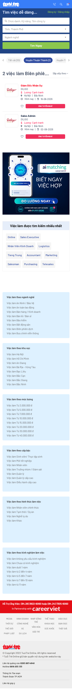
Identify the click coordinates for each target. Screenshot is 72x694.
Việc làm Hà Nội (15, 354)
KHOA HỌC (49, 623)
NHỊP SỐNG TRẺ (36, 620)
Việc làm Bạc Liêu (16, 371)
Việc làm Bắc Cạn (16, 375)
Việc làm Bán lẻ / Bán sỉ (19, 316)
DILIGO (24, 89)
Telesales (48, 264)
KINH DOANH (23, 618)
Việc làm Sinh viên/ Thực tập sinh (24, 456)
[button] (61, 3)
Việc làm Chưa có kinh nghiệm (23, 563)
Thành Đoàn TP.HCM (12, 676)
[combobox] (36, 21)
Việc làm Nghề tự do (17, 516)
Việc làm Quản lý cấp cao (20, 477)
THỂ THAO (49, 618)
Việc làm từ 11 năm (16, 584)
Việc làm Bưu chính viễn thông (23, 333)
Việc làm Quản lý (15, 473)
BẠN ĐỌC (62, 623)
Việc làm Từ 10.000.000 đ (20, 418)
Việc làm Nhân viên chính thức (23, 507)
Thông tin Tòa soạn (11, 673)
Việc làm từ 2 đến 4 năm (19, 571)
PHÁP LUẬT (9, 633)
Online (11, 237)
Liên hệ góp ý (9, 683)
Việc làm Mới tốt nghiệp (19, 460)
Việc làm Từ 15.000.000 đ (20, 422)
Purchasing (30, 264)
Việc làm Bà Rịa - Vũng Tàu (21, 367)
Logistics (44, 246)
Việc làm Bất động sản (18, 324)
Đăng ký (52, 11)
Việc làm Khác (14, 520)
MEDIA (9, 618)
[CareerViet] (46, 609)
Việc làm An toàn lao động (20, 307)
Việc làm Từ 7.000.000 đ (19, 413)
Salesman (13, 264)
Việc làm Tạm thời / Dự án (20, 511)
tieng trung (15, 255)
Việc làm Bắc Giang (17, 380)
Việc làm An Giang (16, 362)
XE (22, 628)
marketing (51, 255)
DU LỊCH (22, 633)
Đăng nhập (63, 11)
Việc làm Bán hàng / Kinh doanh (24, 311)
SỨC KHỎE (49, 628)
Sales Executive (29, 237)
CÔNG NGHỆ (22, 623)
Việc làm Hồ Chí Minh (18, 358)
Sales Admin (28, 115)
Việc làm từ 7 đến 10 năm (20, 580)
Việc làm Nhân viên (17, 465)
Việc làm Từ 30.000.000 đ (20, 431)
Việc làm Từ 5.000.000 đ (19, 409)
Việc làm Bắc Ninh (16, 384)
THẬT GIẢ (63, 628)
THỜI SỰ (9, 623)
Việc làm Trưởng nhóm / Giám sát (24, 469)
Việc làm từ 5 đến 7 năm (19, 575)
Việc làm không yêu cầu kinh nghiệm (26, 558)
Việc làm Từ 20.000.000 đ (20, 426)
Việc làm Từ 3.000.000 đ (19, 405)
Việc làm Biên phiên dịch (20, 328)
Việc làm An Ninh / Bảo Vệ (20, 303)
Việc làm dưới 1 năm (17, 567)
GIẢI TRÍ (36, 631)
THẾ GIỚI (9, 628)
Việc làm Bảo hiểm (16, 320)
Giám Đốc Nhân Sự (31, 85)
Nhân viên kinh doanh (21, 246)
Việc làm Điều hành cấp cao (21, 482)
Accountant (34, 255)
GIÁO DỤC (62, 618)
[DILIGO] (11, 90)
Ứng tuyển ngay (45, 106)
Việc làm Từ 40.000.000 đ (20, 435)
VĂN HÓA (36, 627)
